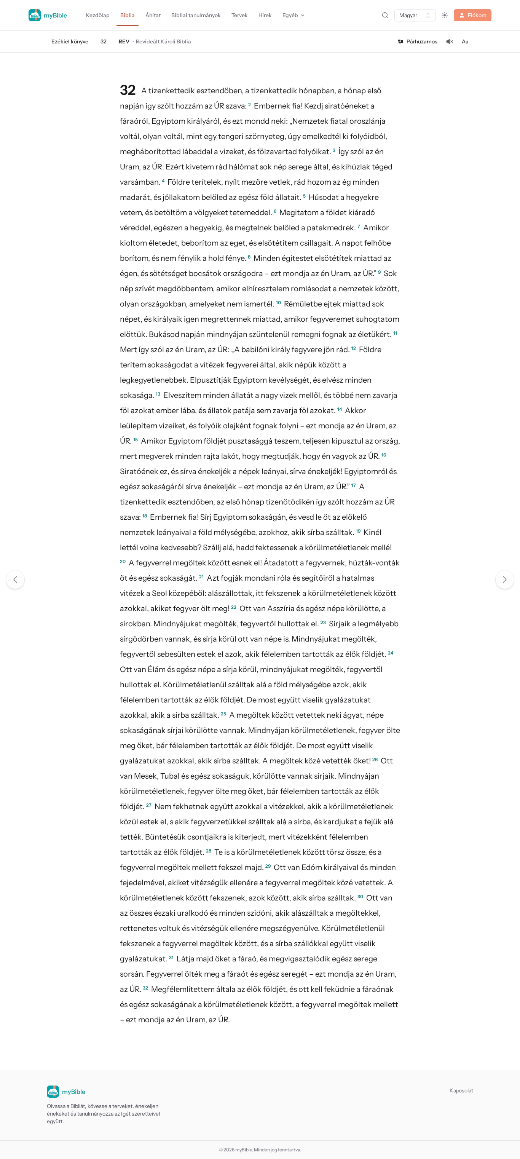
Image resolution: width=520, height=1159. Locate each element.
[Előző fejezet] (15, 579)
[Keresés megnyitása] (385, 15)
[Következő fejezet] (505, 579)
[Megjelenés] (445, 15)
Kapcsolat (461, 1090)
